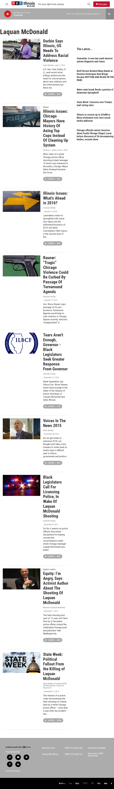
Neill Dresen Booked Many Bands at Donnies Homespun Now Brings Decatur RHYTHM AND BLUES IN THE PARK (95, 75)
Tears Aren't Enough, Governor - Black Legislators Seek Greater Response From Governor (55, 351)
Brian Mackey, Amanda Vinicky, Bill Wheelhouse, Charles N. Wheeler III (55, 685)
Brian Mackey (48, 430)
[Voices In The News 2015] (21, 428)
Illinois (46, 107)
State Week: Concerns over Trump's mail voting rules (94, 104)
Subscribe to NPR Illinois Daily (95, 755)
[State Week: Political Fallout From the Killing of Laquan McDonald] (21, 662)
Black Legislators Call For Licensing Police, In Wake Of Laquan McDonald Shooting (52, 496)
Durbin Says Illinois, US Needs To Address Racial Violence (55, 51)
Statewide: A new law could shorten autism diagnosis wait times (95, 60)
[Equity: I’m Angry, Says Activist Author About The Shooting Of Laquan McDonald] (21, 578)
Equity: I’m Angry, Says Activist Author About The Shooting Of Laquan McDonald (55, 588)
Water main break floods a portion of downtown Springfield (95, 91)
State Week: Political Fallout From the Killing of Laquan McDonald (54, 666)
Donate (102, 4)
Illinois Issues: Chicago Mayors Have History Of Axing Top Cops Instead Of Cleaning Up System (55, 128)
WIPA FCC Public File (73, 754)
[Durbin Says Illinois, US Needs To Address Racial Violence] (21, 49)
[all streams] (110, 13)
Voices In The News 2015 (54, 423)
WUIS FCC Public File (73, 748)
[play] (7, 14)
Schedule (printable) (97, 748)
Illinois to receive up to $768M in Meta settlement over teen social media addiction (93, 117)
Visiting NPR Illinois (50, 754)
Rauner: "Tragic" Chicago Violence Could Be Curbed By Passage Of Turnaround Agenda (55, 274)
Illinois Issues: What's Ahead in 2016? (55, 198)
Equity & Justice (49, 569)
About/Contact (48, 748)
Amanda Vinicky (49, 208)
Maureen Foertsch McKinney (54, 607)
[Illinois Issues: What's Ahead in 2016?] (21, 201)
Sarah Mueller (48, 65)
